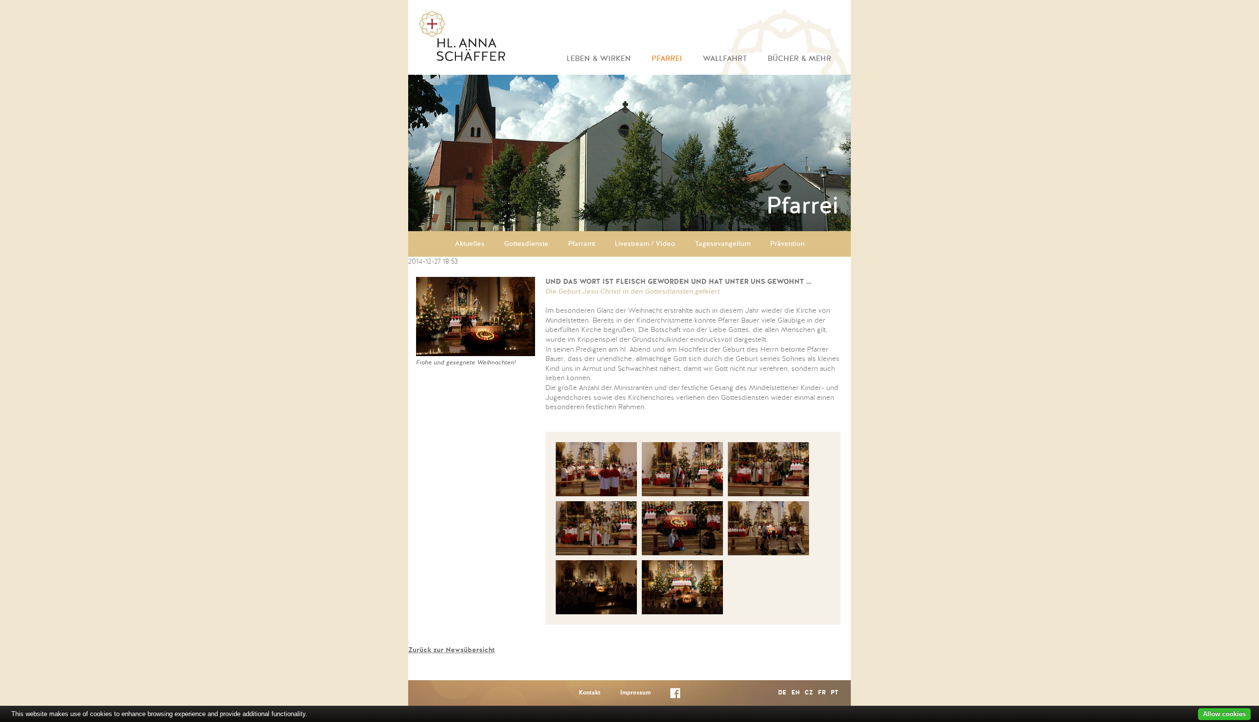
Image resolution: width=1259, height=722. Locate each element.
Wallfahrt (725, 58)
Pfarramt (581, 244)
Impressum (635, 693)
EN (795, 693)
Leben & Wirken (599, 58)
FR (822, 693)
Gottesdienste (526, 244)
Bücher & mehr (799, 58)
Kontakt (589, 693)
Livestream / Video (645, 244)
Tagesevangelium (722, 244)
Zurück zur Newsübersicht (451, 650)
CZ (809, 693)
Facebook (675, 695)
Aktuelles (469, 244)
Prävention (787, 244)
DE (782, 693)
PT (834, 693)
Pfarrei (667, 58)
